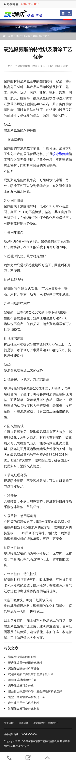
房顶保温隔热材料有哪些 (23, 668)
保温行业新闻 (23, 36)
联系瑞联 (23, 723)
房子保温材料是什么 (21, 685)
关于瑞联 (9, 723)
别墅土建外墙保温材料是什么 (26, 697)
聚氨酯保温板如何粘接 (22, 657)
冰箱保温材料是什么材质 (23, 708)
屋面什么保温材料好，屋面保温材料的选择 (35, 691)
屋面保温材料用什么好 (22, 679)
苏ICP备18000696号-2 (16, 746)
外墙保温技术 (40, 36)
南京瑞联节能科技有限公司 (26, 13)
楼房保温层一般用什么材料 (25, 662)
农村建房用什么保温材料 (23, 702)
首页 (10, 36)
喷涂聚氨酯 (60, 154)
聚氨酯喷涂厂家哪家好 (45, 723)
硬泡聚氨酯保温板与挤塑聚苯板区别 (31, 674)
